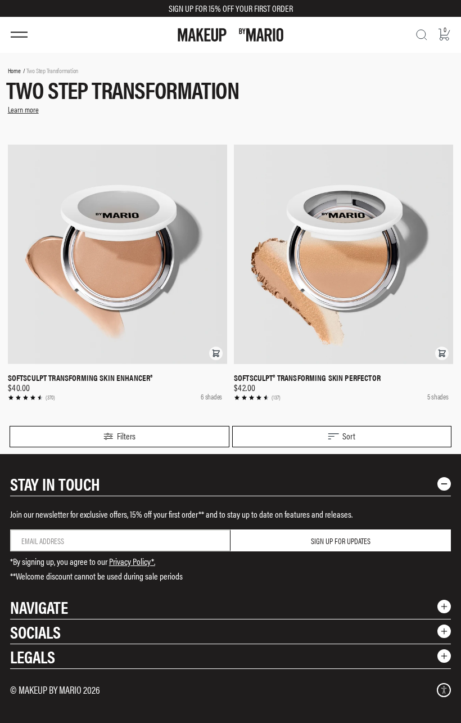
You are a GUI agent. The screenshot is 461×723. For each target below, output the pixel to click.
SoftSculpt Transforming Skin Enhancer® (80, 377)
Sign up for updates (340, 540)
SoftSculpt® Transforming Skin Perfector (307, 377)
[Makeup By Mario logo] (230, 35)
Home (14, 70)
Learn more (23, 109)
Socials (35, 631)
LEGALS (32, 656)
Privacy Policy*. (132, 561)
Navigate (39, 607)
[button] (216, 353)
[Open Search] (421, 35)
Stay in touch (55, 483)
